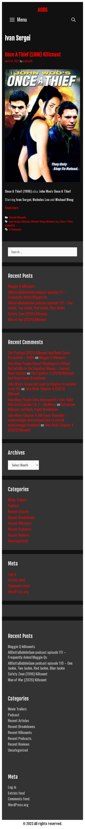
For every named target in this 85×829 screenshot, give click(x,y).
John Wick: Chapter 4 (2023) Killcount (36, 391)
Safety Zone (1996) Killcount (27, 313)
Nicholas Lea (52, 221)
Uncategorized (18, 540)
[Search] (73, 19)
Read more (11, 207)
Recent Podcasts (19, 529)
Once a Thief (66, 221)
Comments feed (18, 585)
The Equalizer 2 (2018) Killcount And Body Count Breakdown (41, 375)
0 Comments (15, 229)
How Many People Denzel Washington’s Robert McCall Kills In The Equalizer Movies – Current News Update (39, 368)
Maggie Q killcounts (21, 286)
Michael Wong (38, 221)
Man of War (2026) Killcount (27, 319)
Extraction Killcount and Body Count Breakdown (41, 406)
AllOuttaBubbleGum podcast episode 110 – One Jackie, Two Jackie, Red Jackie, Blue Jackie (40, 305)
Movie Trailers (17, 499)
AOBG (42, 10)
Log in (12, 574)
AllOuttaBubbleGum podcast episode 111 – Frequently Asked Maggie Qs (37, 294)
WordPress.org (18, 591)
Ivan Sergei (14, 221)
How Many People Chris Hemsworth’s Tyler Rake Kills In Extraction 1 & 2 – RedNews (40, 402)
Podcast (13, 505)
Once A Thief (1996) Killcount (33, 54)
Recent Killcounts (17, 217)
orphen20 (10, 225)
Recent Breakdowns (21, 517)
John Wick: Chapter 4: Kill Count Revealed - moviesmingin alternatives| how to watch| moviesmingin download (37, 419)
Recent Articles (18, 511)
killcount (25, 221)
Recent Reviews (18, 535)
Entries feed (16, 579)
